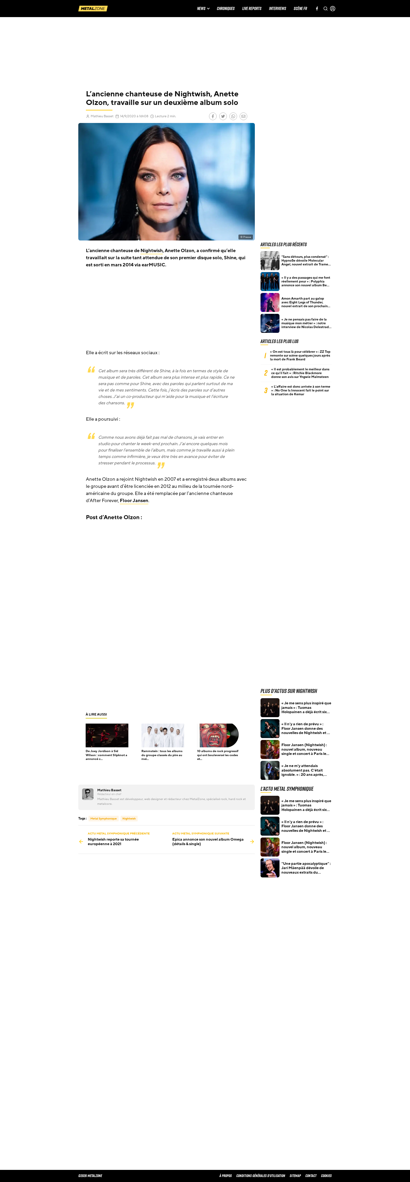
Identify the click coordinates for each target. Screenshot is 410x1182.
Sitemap (295, 1175)
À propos (225, 1175)
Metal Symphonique (103, 818)
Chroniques (226, 8)
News (201, 8)
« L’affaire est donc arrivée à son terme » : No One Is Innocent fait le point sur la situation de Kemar (300, 390)
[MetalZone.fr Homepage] (93, 8)
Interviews (277, 8)
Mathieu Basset (102, 116)
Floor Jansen (134, 501)
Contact (311, 1175)
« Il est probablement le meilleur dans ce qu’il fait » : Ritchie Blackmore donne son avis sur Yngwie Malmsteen (300, 373)
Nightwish (151, 251)
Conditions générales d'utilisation (260, 1175)
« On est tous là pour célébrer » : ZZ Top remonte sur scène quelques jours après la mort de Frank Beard (300, 355)
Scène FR (300, 8)
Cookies (326, 1175)
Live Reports (251, 8)
